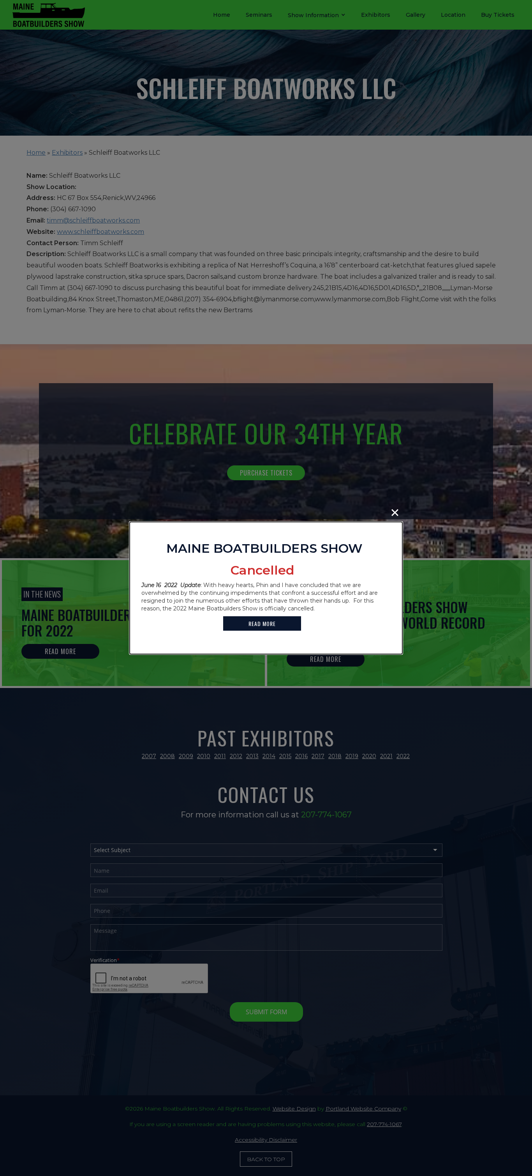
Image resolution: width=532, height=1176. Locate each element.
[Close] (395, 512)
